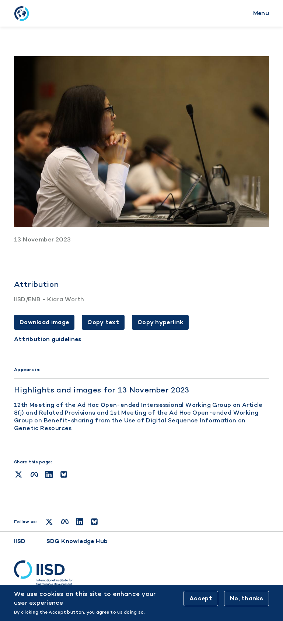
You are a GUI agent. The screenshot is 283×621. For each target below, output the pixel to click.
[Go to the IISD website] (141, 573)
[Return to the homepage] (21, 13)
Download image (44, 322)
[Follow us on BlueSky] (94, 521)
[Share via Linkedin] (49, 474)
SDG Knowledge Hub (77, 541)
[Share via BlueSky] (63, 474)
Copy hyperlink (160, 322)
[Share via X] (18, 474)
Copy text (103, 322)
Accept (200, 598)
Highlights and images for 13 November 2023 (101, 390)
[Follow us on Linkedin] (79, 521)
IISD (20, 541)
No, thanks (246, 598)
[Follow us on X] (49, 521)
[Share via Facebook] (34, 474)
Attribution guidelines (48, 339)
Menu (261, 13)
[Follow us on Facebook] (65, 521)
